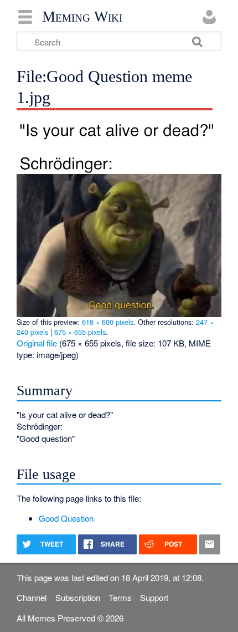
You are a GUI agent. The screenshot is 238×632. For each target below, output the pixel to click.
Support (154, 597)
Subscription (77, 597)
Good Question (66, 518)
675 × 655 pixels (80, 332)
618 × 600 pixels (107, 322)
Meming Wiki (82, 16)
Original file (37, 343)
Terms (120, 597)
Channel (31, 597)
